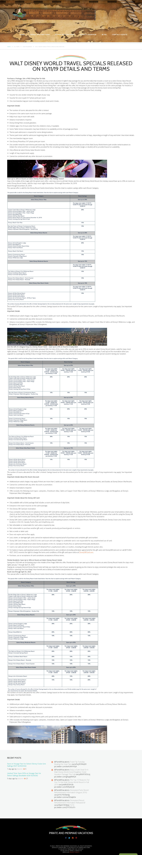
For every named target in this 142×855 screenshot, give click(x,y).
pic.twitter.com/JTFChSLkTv (64, 807)
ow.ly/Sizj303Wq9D (79, 764)
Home (22, 34)
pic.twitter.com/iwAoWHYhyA (65, 766)
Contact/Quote (119, 34)
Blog (104, 34)
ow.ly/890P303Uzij (83, 774)
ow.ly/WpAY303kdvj (61, 805)
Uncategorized (27, 46)
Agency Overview (88, 34)
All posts (16, 46)
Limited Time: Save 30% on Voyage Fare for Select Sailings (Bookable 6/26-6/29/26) (24, 774)
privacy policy (74, 852)
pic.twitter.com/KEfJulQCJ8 (64, 787)
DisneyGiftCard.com (86, 552)
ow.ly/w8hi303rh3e (66, 784)
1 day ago (10, 769)
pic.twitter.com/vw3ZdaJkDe (65, 797)
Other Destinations (65, 34)
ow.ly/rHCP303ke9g (62, 795)
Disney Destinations (40, 34)
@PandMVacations (61, 762)
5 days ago (11, 778)
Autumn (19, 769)
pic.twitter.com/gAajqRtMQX (65, 776)
